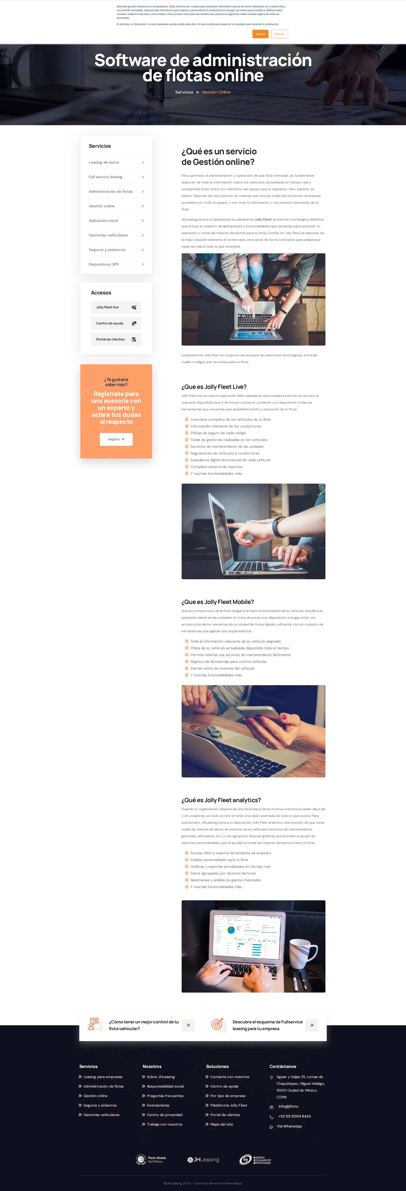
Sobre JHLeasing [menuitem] (161, 1076)
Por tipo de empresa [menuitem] (227, 1095)
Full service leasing (106, 176)
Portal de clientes (110, 339)
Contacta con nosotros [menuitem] (229, 1076)
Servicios (184, 92)
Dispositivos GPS (104, 264)
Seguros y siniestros (107, 249)
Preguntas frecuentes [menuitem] (165, 1095)
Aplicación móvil (104, 220)
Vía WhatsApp (289, 1126)
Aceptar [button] (260, 34)
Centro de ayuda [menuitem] (224, 1086)
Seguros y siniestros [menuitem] (100, 1105)
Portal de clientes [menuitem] (225, 1114)
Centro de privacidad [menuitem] (164, 1114)
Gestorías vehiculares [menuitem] (101, 1114)
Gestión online (102, 206)
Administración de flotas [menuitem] (104, 1086)
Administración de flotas (111, 191)
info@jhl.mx (288, 1106)
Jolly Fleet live (107, 307)
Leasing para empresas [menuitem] (103, 1076)
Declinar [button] (279, 34)
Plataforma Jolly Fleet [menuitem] (228, 1105)
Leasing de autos (104, 162)
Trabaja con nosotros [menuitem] (164, 1124)
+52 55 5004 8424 (294, 1116)
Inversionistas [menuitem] (158, 1105)
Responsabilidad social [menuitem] (165, 1086)
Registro (114, 439)
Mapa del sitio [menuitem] (221, 1124)
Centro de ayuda (109, 323)
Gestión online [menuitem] (95, 1095)
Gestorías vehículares (109, 235)
